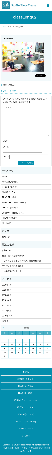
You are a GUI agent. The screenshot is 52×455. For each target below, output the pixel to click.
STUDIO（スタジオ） (11, 187)
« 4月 (4, 327)
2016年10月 (7, 316)
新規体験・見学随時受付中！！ (15, 256)
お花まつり (7, 250)
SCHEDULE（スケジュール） (14, 202)
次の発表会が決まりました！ (14, 271)
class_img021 (9, 85)
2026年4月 (6, 285)
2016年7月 (6, 321)
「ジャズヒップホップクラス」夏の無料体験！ (22, 261)
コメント (7, 107)
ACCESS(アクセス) (10, 182)
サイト (6, 156)
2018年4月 (6, 300)
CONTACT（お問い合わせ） (14, 213)
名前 (5, 141)
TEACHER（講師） (10, 197)
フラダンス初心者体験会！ (13, 266)
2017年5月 (6, 311)
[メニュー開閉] (48, 5)
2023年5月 (6, 290)
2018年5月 (6, 295)
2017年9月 (6, 305)
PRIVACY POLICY (9, 218)
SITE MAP (6, 223)
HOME (4, 177)
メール (6, 147)
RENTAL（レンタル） (11, 208)
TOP (4, 26)
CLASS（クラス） (10, 192)
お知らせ (6, 237)
